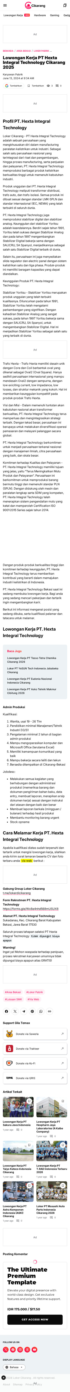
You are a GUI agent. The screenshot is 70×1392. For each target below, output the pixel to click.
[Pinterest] (32, 1011)
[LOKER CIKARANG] (35, 5)
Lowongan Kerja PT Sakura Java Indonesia (17, 1123)
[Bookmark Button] (65, 5)
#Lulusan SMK (13, 999)
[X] (15, 1011)
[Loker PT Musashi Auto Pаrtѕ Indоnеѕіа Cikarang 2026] (51, 1191)
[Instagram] (20, 1350)
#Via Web (33, 999)
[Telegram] (23, 1011)
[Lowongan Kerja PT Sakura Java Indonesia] (18, 1107)
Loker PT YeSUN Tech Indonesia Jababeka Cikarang (32, 670)
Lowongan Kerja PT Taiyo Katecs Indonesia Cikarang (17, 1169)
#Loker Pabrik (34, 992)
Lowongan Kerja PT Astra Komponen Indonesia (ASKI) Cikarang (15, 1211)
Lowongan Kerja (16, 15)
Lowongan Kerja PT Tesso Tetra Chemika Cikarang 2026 (31, 659)
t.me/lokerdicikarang (17, 893)
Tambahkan (16, 85)
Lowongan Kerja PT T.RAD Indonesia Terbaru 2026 (51, 1169)
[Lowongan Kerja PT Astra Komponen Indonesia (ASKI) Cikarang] (18, 1191)
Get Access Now (35, 1319)
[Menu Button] (5, 5)
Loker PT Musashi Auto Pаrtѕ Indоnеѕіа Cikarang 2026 (50, 1209)
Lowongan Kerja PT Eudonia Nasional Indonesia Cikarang (29, 680)
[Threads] (27, 1350)
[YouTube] (34, 1350)
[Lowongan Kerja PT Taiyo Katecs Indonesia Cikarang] (18, 1151)
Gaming (54, 15)
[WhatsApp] (41, 1011)
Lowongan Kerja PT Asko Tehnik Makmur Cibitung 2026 (31, 691)
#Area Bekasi (13, 992)
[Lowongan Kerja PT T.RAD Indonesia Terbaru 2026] (51, 1151)
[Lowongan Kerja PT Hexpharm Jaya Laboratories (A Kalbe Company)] (51, 1107)
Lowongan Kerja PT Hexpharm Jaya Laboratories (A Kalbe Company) (49, 1126)
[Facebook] (6, 1011)
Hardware (40, 15)
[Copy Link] (49, 1011)
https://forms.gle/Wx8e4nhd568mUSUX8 (31, 909)
